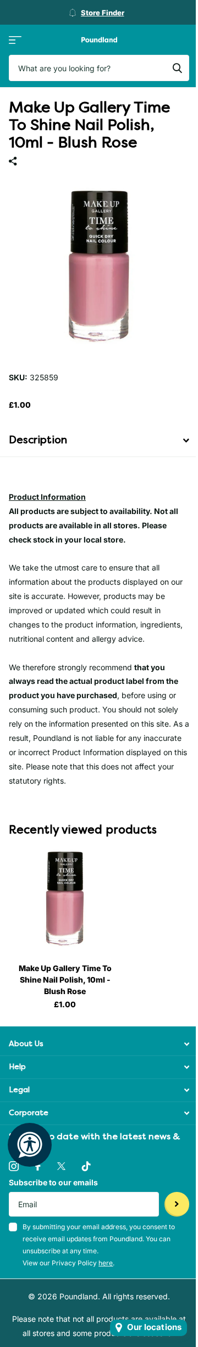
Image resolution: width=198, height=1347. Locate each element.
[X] (61, 1166)
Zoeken (177, 68)
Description (38, 440)
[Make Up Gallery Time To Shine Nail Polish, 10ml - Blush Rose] (65, 899)
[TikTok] (86, 1166)
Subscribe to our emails (53, 1182)
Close (99, 1044)
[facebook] (38, 1166)
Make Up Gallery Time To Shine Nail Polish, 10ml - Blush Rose (65, 979)
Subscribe (176, 1204)
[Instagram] (14, 1166)
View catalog (15, 39)
